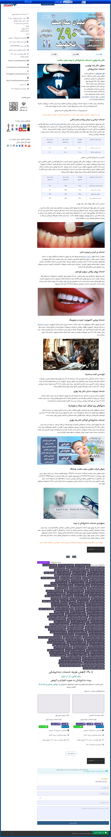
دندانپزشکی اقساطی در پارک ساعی (77, 619)
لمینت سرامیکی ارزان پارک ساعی (80, 653)
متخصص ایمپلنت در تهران (58, 655)
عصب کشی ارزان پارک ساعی (58, 632)
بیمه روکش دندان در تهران (76, 583)
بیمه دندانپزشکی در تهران (97, 581)
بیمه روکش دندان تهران (62, 581)
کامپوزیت (86, 97)
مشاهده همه (71, 753)
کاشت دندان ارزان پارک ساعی (74, 640)
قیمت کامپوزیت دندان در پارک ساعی (93, 637)
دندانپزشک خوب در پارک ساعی (64, 609)
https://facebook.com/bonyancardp (16, 67)
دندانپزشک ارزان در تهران (78, 606)
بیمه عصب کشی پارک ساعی (59, 583)
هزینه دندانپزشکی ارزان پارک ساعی (71, 658)
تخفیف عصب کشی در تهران (75, 593)
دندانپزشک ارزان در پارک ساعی (95, 606)
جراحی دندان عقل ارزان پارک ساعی (79, 599)
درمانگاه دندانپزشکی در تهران (51, 601)
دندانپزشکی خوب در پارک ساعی (80, 622)
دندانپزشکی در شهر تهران (77, 624)
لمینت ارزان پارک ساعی (97, 653)
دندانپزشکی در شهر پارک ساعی (95, 624)
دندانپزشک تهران (79, 609)
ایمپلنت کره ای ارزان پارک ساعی (79, 570)
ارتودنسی (102, 97)
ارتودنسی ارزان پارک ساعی (82, 565)
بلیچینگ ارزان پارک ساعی (62, 570)
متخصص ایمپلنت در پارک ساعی (77, 655)
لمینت (47, 324)
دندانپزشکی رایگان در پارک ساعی (59, 624)
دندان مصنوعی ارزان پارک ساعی (95, 604)
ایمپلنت (92, 97)
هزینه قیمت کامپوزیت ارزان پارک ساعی (93, 666)
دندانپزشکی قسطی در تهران (75, 627)
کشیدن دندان (49, 124)
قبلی (74, 557)
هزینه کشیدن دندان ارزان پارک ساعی (94, 668)
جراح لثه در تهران (68, 596)
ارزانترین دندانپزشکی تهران (57, 568)
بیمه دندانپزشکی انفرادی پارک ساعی (71, 578)
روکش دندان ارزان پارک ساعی (57, 630)
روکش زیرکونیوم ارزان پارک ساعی (77, 632)
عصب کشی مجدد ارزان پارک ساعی (64, 635)
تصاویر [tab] (75, 54)
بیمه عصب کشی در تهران (82, 586)
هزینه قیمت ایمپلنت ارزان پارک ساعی (70, 661)
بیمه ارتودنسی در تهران (79, 573)
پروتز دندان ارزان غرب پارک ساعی (95, 591)
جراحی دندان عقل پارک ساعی (60, 599)
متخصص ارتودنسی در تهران (96, 655)
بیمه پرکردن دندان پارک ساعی (95, 575)
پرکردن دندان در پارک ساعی (77, 588)
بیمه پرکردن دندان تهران (78, 575)
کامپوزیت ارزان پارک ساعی (56, 640)
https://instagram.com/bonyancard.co (15, 74)
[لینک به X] (13, 833)
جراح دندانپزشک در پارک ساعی (56, 593)
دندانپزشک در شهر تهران (61, 612)
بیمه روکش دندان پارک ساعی (79, 581)
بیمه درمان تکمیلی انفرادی (62, 575)
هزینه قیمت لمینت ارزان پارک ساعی (70, 666)
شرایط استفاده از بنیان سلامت (70, 542)
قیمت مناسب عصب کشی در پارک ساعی (50, 637)
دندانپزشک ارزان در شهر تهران (60, 606)
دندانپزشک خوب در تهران (47, 609)
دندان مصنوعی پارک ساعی (76, 604)
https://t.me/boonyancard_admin (17, 80)
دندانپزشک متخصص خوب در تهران (75, 614)
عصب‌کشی (59, 124)
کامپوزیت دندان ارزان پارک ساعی (76, 643)
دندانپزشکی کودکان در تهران (75, 630)
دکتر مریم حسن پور (62, 715)
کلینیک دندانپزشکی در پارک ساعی (75, 650)
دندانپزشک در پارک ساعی (78, 612)
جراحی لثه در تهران (82, 601)
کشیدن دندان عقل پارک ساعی (63, 648)
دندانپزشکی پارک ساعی (97, 622)
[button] (42, 31)
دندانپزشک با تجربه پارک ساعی (95, 609)
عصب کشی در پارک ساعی (96, 635)
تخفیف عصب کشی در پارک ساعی (94, 593)
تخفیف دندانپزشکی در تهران (54, 591)
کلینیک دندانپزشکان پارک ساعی (95, 650)
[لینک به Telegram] (7, 833)
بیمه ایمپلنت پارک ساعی (64, 573)
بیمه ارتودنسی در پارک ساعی (96, 573)
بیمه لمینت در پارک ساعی (66, 586)
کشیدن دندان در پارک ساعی (96, 648)
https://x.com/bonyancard (17, 61)
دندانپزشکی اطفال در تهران (96, 619)
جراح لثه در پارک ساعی (81, 596)
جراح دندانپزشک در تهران (97, 596)
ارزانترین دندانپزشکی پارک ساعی (75, 568)
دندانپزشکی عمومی (43, 562)
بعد (68, 557)
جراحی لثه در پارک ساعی (97, 601)
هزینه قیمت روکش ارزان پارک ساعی (94, 663)
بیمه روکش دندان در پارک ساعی (95, 583)
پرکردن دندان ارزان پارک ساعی (95, 588)
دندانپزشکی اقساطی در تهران (57, 619)
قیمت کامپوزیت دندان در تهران (72, 637)
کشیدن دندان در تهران (79, 648)
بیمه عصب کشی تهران (97, 586)
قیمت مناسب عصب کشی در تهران (94, 640)
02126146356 (15, 46)
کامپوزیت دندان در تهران (97, 645)
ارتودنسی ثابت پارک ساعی (66, 565)
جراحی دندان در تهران (98, 599)
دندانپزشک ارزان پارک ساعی (59, 604)
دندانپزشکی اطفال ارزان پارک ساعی (77, 617)
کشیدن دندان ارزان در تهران (61, 645)
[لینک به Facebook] (10, 833)
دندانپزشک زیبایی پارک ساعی (96, 614)
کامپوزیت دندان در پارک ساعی (56, 643)
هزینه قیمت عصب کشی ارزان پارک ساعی (70, 663)
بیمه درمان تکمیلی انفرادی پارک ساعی (93, 578)
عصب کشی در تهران (81, 635)
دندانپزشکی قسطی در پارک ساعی (95, 627)
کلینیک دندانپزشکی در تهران (55, 650)
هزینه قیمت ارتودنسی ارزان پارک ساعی (93, 661)
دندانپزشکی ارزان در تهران (97, 617)
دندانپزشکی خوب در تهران (62, 622)
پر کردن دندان (87, 256)
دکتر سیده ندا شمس (96, 715)
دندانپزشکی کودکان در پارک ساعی (94, 630)
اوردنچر (69, 281)
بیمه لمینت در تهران (50, 586)
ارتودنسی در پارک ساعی (49, 565)
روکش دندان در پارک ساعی (96, 632)
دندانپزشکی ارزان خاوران (56, 614)
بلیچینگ (40, 324)
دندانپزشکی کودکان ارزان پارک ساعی (56, 627)
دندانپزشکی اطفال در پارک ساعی (57, 617)
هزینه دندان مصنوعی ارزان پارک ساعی (93, 658)
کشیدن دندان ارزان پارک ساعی (79, 645)
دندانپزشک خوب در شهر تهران (95, 612)
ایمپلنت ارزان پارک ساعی (97, 570)
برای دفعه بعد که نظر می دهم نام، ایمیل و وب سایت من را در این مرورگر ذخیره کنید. (72, 770)
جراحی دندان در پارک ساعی (53, 596)
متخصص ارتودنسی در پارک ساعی (59, 653)
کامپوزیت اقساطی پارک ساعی (96, 643)
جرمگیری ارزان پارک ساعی (68, 601)
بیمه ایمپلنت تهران (50, 573)
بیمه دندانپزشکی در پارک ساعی (50, 578)
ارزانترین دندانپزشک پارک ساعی (95, 568)
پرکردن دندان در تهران (62, 588)
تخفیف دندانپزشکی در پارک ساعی (74, 591)
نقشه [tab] (53, 54)
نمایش (91, 549)
